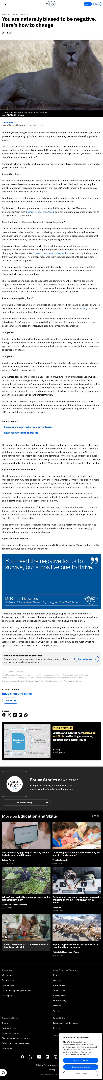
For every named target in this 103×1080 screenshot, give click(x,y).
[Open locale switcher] (3, 1072)
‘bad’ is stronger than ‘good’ (39, 212)
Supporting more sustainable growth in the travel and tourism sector (76, 946)
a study (83, 308)
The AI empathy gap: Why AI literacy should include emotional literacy (25, 854)
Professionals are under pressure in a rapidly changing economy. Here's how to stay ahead (77, 900)
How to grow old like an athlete (21, 432)
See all (96, 816)
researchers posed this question (51, 253)
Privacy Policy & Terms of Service (51, 1065)
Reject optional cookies (80, 1067)
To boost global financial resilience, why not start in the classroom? (76, 854)
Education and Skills (15, 14)
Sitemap (52, 1070)
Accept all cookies (81, 1060)
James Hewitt (8, 122)
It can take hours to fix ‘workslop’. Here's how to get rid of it (26, 946)
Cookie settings (81, 1074)
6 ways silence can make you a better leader (28, 427)
